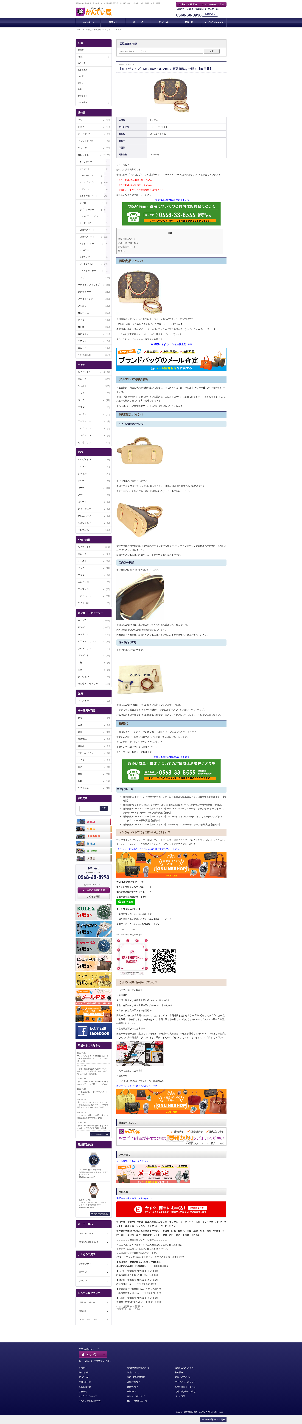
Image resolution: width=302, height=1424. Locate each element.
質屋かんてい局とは (87, 1302)
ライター (82, 760)
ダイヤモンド (84, 676)
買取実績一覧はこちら (129, 1309)
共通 (80, 89)
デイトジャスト (87, 264)
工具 (80, 724)
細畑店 (81, 57)
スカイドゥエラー (88, 270)
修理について (133, 1372)
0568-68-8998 (188, 15)
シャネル (82, 386)
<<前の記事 (122, 1306)
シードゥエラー (87, 223)
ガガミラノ (83, 334)
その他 (83, 203)
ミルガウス (85, 250)
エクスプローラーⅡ (89, 196)
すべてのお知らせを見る (100, 1134)
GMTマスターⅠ (87, 230)
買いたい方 (164, 22)
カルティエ (83, 312)
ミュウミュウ (84, 435)
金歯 (80, 669)
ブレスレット (84, 648)
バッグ (118, 30)
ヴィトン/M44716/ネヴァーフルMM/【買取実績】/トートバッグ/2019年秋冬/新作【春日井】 (173, 804)
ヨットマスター (87, 243)
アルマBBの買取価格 (128, 242)
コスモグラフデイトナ (90, 216)
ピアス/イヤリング (87, 641)
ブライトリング (85, 298)
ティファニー (84, 421)
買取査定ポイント (127, 246)
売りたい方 (138, 22)
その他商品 (83, 788)
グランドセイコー (86, 141)
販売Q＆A (83, 1272)
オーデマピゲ (84, 134)
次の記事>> (136, 1306)
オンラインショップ (214, 22)
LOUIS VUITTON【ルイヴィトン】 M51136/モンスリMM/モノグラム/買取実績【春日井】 (172, 824)
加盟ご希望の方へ (86, 1233)
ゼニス (81, 127)
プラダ (81, 407)
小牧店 (81, 76)
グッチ (81, 393)
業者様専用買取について (88, 1242)
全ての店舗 (82, 102)
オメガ (81, 277)
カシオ (81, 326)
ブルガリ (82, 305)
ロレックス (83, 155)
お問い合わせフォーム (185, 1387)
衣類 (80, 774)
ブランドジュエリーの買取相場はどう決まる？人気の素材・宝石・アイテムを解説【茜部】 (92, 1058)
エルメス (82, 348)
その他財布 (83, 529)
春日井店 (97, 30)
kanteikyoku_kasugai (131, 934)
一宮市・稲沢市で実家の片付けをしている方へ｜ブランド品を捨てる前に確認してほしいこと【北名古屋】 (92, 1071)
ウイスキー (83, 700)
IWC (80, 120)
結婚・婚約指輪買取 (136, 1377)
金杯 (80, 662)
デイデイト (85, 169)
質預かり (113, 22)
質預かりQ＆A (85, 1264)
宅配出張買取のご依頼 (185, 1391)
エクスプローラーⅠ (89, 182)
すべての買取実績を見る (100, 1214)
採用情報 (82, 1311)
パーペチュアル (87, 175)
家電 (80, 732)
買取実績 (88, 30)
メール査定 (180, 1396)
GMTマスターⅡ (87, 237)
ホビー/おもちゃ (86, 753)
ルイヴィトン (108, 30)
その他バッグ (84, 442)
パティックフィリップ (89, 284)
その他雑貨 (83, 603)
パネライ (82, 341)
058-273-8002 (151, 1275)
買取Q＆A (83, 1281)
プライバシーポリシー (88, 1319)
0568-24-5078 (154, 1293)
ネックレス (83, 634)
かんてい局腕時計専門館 (90, 1401)
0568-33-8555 (161, 1266)
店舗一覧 (189, 22)
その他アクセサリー (88, 683)
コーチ (81, 400)
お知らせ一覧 (85, 1382)
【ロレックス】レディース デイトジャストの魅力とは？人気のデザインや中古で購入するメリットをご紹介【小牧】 (93, 1104)
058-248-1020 (149, 1284)
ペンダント (83, 655)
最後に (121, 250)
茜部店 (81, 50)
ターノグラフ (86, 162)
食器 (80, 781)
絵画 (80, 767)
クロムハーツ (84, 428)
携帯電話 (82, 739)
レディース (85, 189)
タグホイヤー (84, 291)
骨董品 (81, 746)
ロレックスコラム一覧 (137, 1401)
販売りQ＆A (132, 1387)
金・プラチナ (84, 620)
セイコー (82, 320)
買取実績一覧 (85, 1387)
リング (81, 627)
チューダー (83, 148)
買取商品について (127, 238)
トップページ (88, 22)
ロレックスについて (136, 1396)
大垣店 (81, 83)
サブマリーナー (87, 209)
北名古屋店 (82, 70)
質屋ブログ (82, 96)
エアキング (85, 257)
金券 (80, 718)
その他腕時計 (84, 355)
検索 (212, 51)
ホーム (79, 30)
